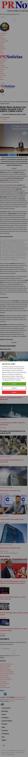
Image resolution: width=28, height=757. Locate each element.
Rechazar (14, 392)
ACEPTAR (14, 383)
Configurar (14, 388)
